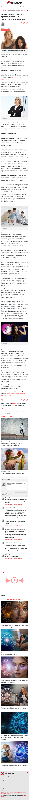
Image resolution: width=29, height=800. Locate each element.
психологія (16, 411)
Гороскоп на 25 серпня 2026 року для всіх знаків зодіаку (14, 766)
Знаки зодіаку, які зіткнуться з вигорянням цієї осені (12, 653)
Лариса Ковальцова (11, 23)
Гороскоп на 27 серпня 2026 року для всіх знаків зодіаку (14, 681)
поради (7, 411)
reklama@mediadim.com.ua (22, 785)
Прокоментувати (8, 504)
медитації (8, 413)
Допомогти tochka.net (14, 10)
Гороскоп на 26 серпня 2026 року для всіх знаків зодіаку (14, 709)
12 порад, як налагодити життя (12, 473)
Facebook (15, 403)
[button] (23, 7)
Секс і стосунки (5, 30)
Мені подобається (18, 504)
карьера (24, 411)
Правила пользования (5, 792)
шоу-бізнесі (24, 149)
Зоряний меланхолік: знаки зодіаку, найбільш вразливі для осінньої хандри (14, 737)
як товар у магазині (13, 253)
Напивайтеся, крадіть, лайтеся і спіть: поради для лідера (12, 444)
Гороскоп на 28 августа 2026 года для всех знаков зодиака (14, 626)
